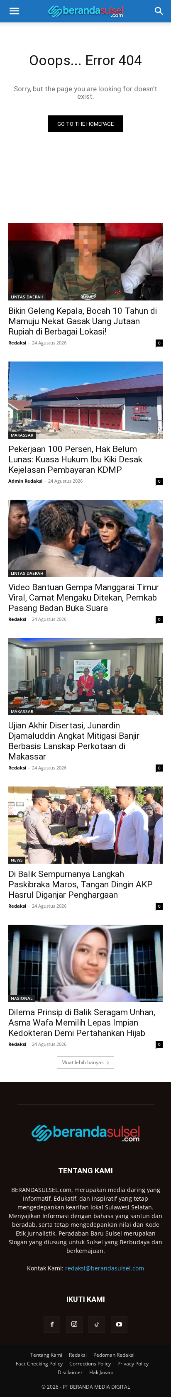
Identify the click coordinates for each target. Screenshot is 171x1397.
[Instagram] (74, 1324)
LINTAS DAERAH (27, 297)
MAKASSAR (22, 435)
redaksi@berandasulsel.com (104, 1268)
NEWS (17, 860)
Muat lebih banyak (82, 1062)
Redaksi (17, 342)
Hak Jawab (101, 1372)
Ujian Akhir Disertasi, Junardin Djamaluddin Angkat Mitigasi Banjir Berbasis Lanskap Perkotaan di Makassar (73, 741)
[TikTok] (96, 1324)
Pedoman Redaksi (113, 1354)
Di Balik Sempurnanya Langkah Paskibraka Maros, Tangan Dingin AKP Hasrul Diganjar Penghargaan (80, 884)
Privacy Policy (133, 1363)
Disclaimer (70, 1372)
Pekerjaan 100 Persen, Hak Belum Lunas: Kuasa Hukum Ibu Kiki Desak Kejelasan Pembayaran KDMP (75, 459)
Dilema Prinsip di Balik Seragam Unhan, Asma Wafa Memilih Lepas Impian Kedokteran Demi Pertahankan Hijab (81, 1022)
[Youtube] (119, 1324)
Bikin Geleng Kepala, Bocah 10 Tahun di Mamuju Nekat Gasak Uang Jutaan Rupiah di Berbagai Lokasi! (82, 321)
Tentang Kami (46, 1354)
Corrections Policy (90, 1363)
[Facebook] (52, 1324)
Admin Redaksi (25, 481)
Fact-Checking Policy (39, 1363)
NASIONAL (21, 998)
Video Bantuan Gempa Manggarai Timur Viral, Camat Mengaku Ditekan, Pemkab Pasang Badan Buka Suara (83, 597)
